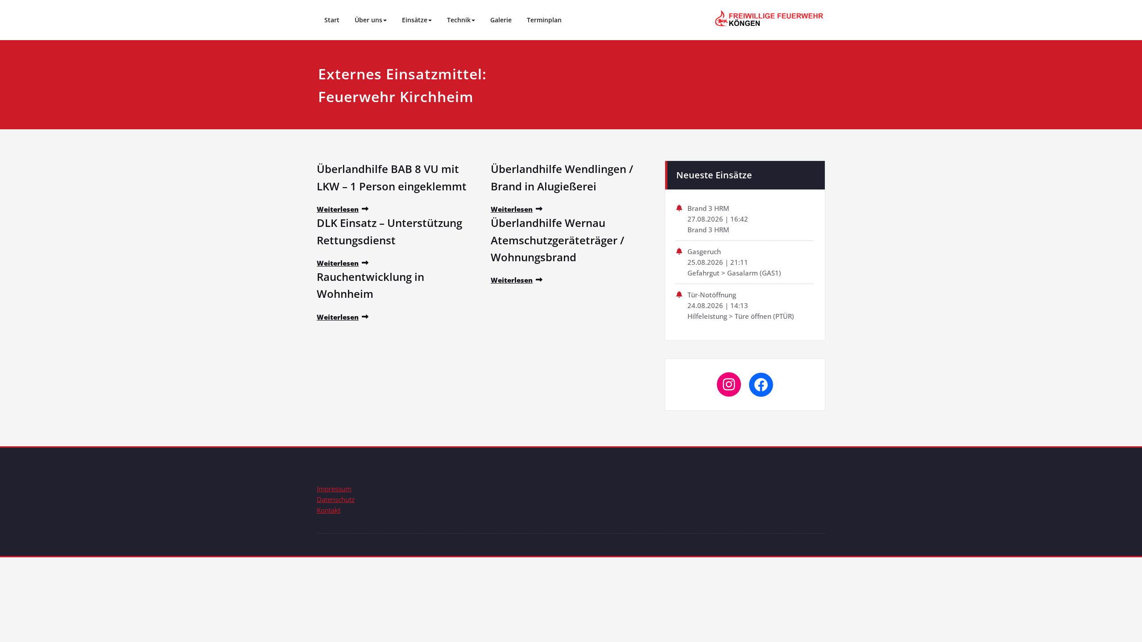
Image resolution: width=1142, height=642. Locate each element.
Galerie (501, 20)
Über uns (368, 20)
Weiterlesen (338, 209)
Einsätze (414, 20)
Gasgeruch (704, 251)
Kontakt (328, 510)
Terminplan (544, 20)
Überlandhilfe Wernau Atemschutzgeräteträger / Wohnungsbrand (557, 239)
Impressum (334, 488)
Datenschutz (336, 499)
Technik (459, 20)
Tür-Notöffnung (711, 294)
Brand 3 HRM (708, 208)
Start (331, 20)
